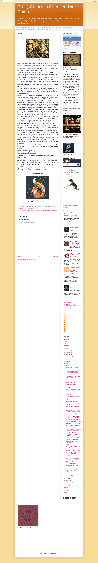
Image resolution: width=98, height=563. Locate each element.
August (68, 359)
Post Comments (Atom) (30, 259)
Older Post (55, 256)
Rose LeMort (69, 309)
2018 (65, 487)
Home (17, 27)
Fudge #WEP (73, 242)
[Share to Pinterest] (33, 208)
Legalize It (68, 456)
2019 (65, 348)
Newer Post (21, 256)
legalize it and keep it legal (51, 210)
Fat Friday (48, 29)
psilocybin (25, 212)
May (67, 365)
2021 (65, 343)
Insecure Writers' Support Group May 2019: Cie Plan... (72, 470)
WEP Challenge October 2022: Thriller (74, 229)
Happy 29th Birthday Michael (73, 450)
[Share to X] (30, 208)
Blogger (56, 553)
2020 (65, 345)
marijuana (20, 212)
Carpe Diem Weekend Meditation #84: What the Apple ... (72, 434)
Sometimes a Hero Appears (72, 414)
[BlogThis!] (29, 208)
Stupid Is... (68, 380)
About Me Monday (20, 29)
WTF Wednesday (31, 29)
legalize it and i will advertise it (38, 210)
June (67, 363)
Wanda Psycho (69, 331)
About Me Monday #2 (71, 382)
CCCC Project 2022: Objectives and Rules (30, 27)
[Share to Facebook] (32, 208)
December (68, 350)
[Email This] (27, 208)
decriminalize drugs (26, 210)
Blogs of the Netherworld (48, 27)
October (68, 354)
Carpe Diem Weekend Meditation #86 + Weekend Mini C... (73, 386)
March (67, 480)
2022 (65, 341)
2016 (65, 492)
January (68, 485)
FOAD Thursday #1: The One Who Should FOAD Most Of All (73, 398)
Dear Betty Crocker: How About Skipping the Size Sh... (72, 443)
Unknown (68, 311)
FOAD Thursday (40, 29)
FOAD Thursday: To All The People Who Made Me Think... (72, 373)
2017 (65, 490)
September (69, 356)
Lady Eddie (68, 302)
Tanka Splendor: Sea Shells (73, 423)
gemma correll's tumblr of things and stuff (71, 213)
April (67, 478)
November (68, 352)
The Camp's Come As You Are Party (64, 27)
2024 (65, 336)
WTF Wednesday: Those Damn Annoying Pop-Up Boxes (72, 403)
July (67, 361)
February (68, 482)
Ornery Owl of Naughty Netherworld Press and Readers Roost (71, 306)
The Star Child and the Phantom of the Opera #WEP (75, 255)
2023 (65, 339)
